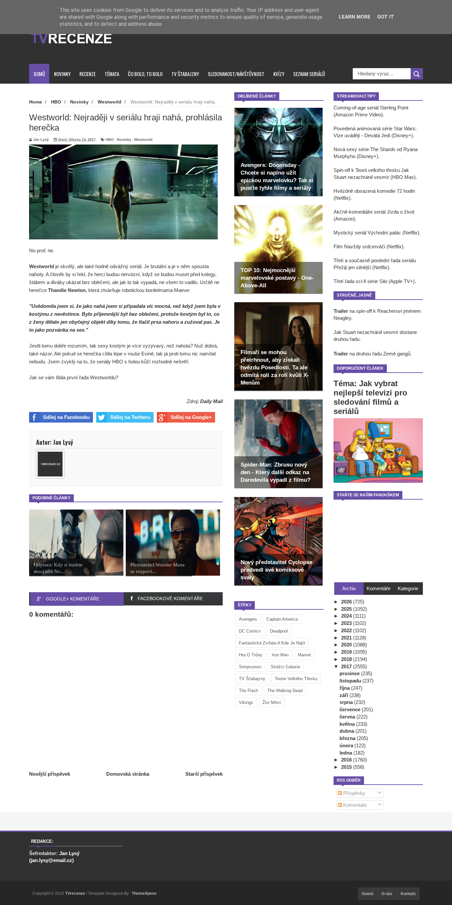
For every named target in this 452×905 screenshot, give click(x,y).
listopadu (350, 680)
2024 (347, 616)
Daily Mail (211, 401)
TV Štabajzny (185, 73)
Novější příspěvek (49, 774)
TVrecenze (75, 893)
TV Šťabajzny (252, 678)
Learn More (355, 17)
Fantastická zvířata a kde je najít (272, 642)
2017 (347, 666)
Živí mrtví (271, 702)
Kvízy (278, 73)
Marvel (304, 654)
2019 (347, 652)
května (347, 724)
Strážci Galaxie (285, 666)
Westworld (143, 140)
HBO (110, 140)
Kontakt (408, 893)
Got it (385, 17)
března (348, 738)
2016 (347, 759)
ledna (346, 753)
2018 (347, 659)
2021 (347, 637)
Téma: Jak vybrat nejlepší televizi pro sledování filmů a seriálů (370, 397)
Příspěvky (353, 793)
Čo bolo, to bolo (145, 73)
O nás (387, 893)
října (345, 688)
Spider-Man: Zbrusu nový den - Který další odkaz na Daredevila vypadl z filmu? (275, 472)
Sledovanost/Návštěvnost (236, 73)
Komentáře (354, 805)
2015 (347, 767)
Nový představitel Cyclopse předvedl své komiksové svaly (276, 570)
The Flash (248, 690)
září (344, 695)
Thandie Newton (67, 290)
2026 (347, 601)
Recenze (87, 73)
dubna (347, 731)
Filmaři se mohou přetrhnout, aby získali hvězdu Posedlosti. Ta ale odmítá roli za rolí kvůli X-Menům (275, 367)
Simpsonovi (250, 666)
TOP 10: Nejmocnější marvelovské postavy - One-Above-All (277, 278)
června (347, 717)
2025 (347, 609)
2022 (347, 630)
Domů (39, 73)
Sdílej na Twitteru (130, 417)
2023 (347, 623)
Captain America (282, 619)
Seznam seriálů (309, 73)
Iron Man (280, 654)
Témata (112, 73)
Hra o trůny (250, 654)
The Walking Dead (284, 690)
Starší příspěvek (204, 774)
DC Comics (250, 631)
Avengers (248, 619)
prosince (350, 673)
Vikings (246, 702)
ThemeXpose (144, 893)
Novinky (62, 73)
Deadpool (279, 631)
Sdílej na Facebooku (66, 417)
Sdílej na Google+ (191, 417)
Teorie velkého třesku (296, 678)
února (346, 745)
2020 (347, 644)
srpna (346, 702)
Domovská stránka (127, 774)
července (350, 709)
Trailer (341, 311)
